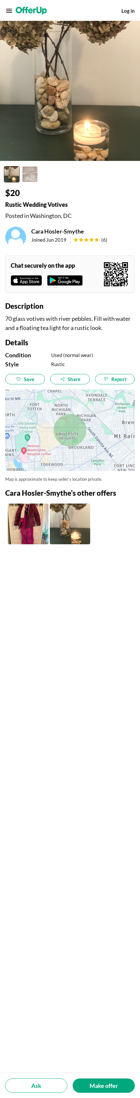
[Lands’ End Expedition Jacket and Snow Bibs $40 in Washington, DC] (28, 524)
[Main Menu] (9, 11)
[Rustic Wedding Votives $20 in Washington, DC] (70, 524)
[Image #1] (12, 174)
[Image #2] (30, 174)
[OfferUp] (31, 11)
